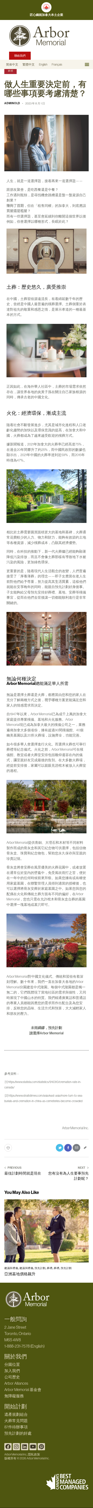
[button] (86, 64)
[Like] (8, 1148)
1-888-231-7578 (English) (24, 1346)
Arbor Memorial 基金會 (22, 1390)
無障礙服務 (14, 1396)
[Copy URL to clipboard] (85, 1148)
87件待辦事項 (16, 1427)
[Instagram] (16, 1446)
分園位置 (12, 1364)
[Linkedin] (24, 1446)
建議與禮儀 (11, 1268)
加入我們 (12, 1371)
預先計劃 (40, 1268)
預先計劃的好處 (18, 1433)
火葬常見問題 (16, 1421)
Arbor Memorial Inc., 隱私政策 (22, 1454)
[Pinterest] (41, 1446)
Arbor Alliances (16, 1383)
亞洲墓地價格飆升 (19, 1274)
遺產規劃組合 (16, 1414)
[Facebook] (8, 1446)
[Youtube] (33, 1446)
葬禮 (10, 70)
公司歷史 (12, 1377)
